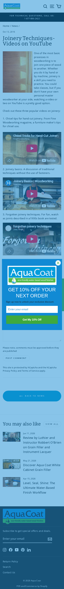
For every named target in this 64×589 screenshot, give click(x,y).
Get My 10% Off (32, 319)
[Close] (58, 263)
